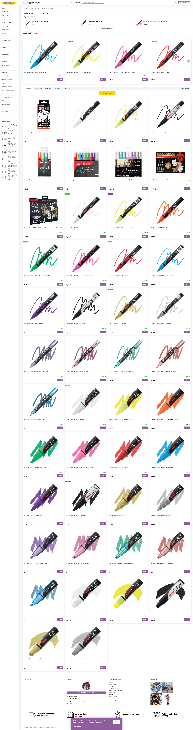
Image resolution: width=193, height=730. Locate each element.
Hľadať (76, 2)
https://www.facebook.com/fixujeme (77, 701)
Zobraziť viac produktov (106, 28)
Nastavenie (77, 726)
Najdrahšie (57, 88)
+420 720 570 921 (73, 698)
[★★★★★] (86, 210)
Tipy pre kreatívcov (113, 696)
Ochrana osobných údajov (114, 700)
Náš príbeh (111, 686)
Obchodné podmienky (113, 698)
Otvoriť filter (107, 93)
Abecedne (67, 88)
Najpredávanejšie (38, 88)
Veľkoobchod (112, 692)
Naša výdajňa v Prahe (113, 688)
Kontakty (111, 694)
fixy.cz (70, 703)
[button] (25, 61)
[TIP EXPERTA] (128, 210)
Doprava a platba (112, 684)
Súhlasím (116, 722)
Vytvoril (53, 727)
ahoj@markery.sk (73, 696)
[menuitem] (9, 8)
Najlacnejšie (48, 88)
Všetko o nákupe (112, 682)
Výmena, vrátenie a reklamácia (115, 690)
